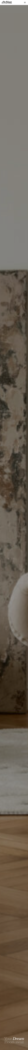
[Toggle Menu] (24, 2)
